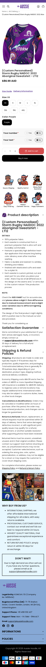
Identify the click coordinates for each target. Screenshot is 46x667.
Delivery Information (23, 91)
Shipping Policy (8, 468)
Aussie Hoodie (30, 648)
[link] (8, 182)
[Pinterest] (12, 625)
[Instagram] (8, 625)
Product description (23, 215)
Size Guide (7, 91)
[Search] (8, 6)
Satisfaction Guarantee (20, 328)
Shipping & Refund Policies (16, 352)
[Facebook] (3, 625)
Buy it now (23, 158)
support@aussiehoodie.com (23, 571)
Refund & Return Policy (30, 468)
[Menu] (3, 6)
